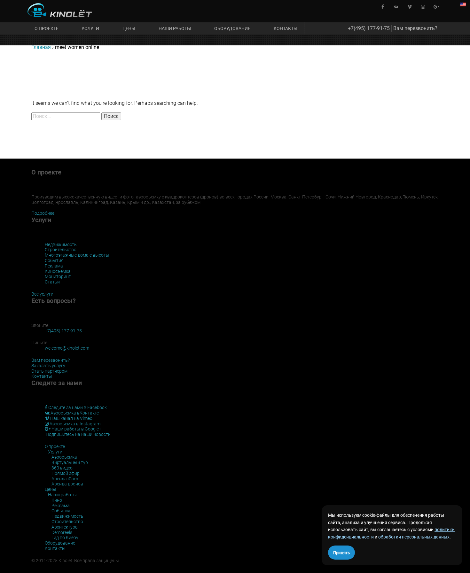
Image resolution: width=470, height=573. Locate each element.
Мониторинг (58, 276)
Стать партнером (49, 371)
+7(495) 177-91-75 (369, 28)
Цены (128, 28)
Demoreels (61, 532)
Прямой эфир (65, 473)
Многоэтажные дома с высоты (77, 255)
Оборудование (232, 28)
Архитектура (64, 527)
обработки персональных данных (414, 536)
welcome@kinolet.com (67, 348)
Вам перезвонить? (415, 28)
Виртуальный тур (69, 462)
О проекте (47, 28)
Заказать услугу (48, 365)
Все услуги (42, 294)
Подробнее (42, 213)
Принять (341, 552)
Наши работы (175, 28)
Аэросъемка (64, 457)
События (54, 260)
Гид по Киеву (64, 537)
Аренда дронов (67, 483)
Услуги (90, 28)
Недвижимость (61, 244)
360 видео (62, 467)
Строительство (60, 249)
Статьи (52, 281)
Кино (56, 500)
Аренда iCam (64, 478)
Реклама (54, 265)
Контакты (285, 28)
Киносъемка (58, 271)
